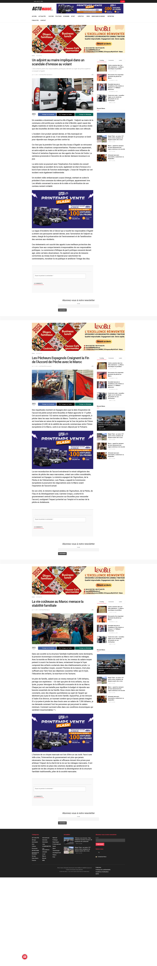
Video (88, 16)
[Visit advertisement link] (90, 8)
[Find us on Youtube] (101, 852)
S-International (57, 844)
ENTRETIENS (35, 850)
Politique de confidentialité (103, 869)
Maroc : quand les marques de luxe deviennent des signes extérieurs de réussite (116, 147)
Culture (51, 16)
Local (43, 854)
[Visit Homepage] (42, 8)
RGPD (97, 874)
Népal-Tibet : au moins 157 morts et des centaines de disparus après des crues (116, 137)
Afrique (34, 840)
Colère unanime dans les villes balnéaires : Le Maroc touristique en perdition (116, 67)
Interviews (45, 842)
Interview (44, 840)
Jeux (43, 844)
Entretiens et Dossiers (35, 853)
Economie (66, 16)
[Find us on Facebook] (96, 852)
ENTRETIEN (111, 16)
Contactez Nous (102, 856)
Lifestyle (81, 16)
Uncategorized (57, 852)
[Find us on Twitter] (99, 852)
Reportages (56, 842)
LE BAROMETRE (46, 846)
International (45, 837)
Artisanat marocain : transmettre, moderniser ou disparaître (116, 156)
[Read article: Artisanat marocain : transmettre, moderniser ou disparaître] (102, 157)
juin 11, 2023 (35, 74)
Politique (58, 16)
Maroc (48, 609)
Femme (34, 860)
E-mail (78, 303)
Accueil (34, 16)
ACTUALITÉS (42, 16)
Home (33, 55)
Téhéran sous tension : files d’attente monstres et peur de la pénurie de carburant (109, 127)
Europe (34, 856)
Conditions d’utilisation (102, 871)
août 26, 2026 (102, 131)
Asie (33, 844)
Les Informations (45, 849)
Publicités (35, 20)
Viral (54, 857)
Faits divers (49, 74)
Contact (43, 20)
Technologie (56, 850)
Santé (54, 846)
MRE (43, 860)
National (55, 837)
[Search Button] (124, 18)
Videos (54, 854)
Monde (44, 858)
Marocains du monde (98, 16)
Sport (73, 16)
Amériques (35, 842)
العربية (122, 1)
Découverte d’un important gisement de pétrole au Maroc (115, 76)
